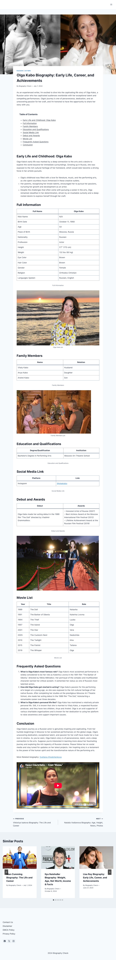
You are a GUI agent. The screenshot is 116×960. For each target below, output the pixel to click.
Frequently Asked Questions (35, 142)
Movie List (27, 139)
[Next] (109, 872)
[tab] (53, 900)
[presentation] (20, 857)
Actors (28, 71)
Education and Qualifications (36, 129)
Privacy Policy (9, 934)
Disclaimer (7, 926)
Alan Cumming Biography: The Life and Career (19, 877)
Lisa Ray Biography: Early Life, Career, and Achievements (95, 877)
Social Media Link (31, 132)
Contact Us (8, 922)
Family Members (30, 126)
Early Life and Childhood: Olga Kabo (39, 120)
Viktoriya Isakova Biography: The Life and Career (32, 822)
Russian (20, 71)
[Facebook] (5, 941)
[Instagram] (13, 941)
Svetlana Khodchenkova (51, 757)
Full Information (30, 123)
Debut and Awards (31, 135)
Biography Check (25, 86)
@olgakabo (62, 483)
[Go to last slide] (6, 872)
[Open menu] (111, 4)
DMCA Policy (8, 930)
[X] (9, 941)
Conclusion (28, 145)
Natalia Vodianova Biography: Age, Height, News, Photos (83, 822)
